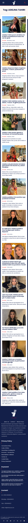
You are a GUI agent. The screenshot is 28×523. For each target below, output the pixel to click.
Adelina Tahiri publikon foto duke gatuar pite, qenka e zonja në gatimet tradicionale (13, 393)
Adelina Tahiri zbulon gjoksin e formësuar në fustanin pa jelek (12, 133)
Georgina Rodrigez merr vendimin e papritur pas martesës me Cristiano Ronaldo (13, 471)
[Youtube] (24, 521)
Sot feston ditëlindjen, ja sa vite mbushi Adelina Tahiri (12, 328)
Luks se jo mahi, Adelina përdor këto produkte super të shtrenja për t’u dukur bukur (13, 296)
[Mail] (10, 521)
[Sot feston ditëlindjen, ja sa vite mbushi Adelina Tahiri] (14, 317)
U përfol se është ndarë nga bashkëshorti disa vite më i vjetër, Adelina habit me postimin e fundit (14, 263)
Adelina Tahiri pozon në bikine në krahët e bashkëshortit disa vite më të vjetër (13, 36)
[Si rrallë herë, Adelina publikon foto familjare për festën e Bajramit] (14, 218)
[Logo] (14, 3)
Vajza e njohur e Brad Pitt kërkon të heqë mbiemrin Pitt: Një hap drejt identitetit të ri (12, 480)
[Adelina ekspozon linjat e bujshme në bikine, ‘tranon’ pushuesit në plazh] (14, 57)
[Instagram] (7, 521)
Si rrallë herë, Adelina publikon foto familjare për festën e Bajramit (12, 230)
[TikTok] (14, 521)
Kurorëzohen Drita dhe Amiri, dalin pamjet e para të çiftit (12, 476)
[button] (25, 3)
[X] (17, 521)
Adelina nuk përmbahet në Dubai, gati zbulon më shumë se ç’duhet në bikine (13, 165)
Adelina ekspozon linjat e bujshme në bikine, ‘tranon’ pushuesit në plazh (13, 69)
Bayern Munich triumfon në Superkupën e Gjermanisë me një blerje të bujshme (12, 484)
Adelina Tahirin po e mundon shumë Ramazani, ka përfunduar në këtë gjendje (13, 360)
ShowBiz (4, 40)
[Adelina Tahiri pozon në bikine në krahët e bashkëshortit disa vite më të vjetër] (14, 24)
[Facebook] (3, 521)
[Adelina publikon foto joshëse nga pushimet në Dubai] (14, 186)
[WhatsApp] (20, 521)
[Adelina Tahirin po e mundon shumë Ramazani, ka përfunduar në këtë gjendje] (14, 349)
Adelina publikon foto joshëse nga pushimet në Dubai (13, 198)
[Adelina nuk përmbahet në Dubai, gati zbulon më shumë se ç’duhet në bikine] (14, 153)
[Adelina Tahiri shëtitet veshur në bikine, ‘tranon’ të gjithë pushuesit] (14, 90)
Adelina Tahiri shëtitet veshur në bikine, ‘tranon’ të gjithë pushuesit (13, 102)
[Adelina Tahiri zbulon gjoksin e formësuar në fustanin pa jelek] (14, 122)
